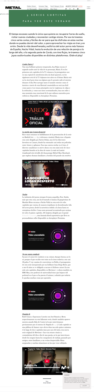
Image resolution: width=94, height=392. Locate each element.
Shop (9, 0)
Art (28, 9)
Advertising (13, 0)
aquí (35, 137)
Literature (41, 6)
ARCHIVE (68, 6)
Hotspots (56, 6)
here (84, 382)
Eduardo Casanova (29, 215)
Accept (85, 385)
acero (80, 6)
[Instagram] (73, 9)
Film (51, 9)
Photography (33, 9)
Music (55, 9)
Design (41, 9)
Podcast (74, 6)
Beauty (34, 6)
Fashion (29, 6)
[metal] (13, 7)
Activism (45, 9)
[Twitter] (66, 9)
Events (62, 6)
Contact (17, 0)
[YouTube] (77, 9)
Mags (46, 6)
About (5, 0)
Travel (52, 6)
